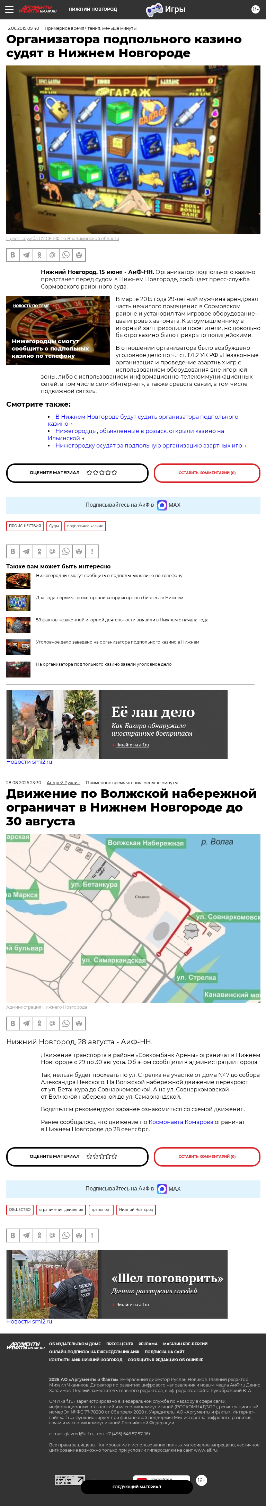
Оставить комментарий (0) (207, 473)
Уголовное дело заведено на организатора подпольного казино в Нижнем (117, 642)
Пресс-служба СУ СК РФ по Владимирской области (62, 238)
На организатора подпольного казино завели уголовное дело (104, 664)
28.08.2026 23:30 (23, 782)
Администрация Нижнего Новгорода (46, 1007)
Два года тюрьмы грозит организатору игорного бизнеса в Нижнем (109, 597)
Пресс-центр (119, 1344)
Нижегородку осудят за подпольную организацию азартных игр (148, 445)
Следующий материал (137, 1487)
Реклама (148, 1344)
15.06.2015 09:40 (22, 28)
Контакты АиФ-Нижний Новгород (85, 1360)
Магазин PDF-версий (185, 1344)
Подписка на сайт (164, 1352)
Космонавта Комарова (182, 1122)
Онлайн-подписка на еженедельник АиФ (94, 1352)
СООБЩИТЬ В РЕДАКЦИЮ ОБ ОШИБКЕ (165, 1360)
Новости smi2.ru (29, 762)
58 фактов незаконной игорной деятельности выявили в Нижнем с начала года (122, 619)
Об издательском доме (75, 1344)
